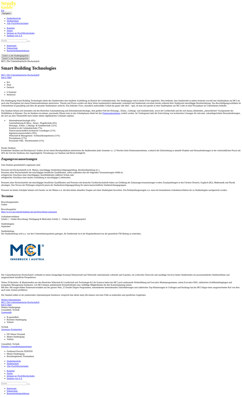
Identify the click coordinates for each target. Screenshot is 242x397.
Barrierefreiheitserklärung (18, 50)
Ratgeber (11, 28)
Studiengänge (13, 21)
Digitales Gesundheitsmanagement (16, 346)
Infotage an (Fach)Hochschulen (21, 33)
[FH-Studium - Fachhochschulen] (9, 8)
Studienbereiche (14, 18)
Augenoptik (6, 312)
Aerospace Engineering (11, 329)
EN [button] (2, 10)
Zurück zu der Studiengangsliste (15, 56)
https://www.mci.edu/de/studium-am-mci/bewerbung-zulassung (29, 212)
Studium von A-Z (14, 35)
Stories (10, 30)
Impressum (11, 45)
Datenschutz (12, 48)
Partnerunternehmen (111, 113)
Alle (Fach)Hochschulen (17, 23)
